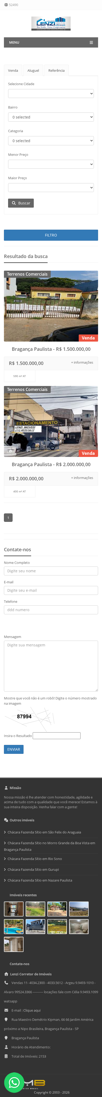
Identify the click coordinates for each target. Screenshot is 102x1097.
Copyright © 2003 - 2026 (51, 1092)
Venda (13, 70)
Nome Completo (17, 562)
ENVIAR (13, 749)
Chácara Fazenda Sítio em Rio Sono (35, 858)
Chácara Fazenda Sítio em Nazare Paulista (40, 880)
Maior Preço (17, 178)
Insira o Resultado (18, 735)
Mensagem (12, 636)
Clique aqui (32, 1010)
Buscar (23, 202)
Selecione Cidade (21, 83)
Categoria (15, 130)
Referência (56, 70)
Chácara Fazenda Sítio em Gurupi (33, 869)
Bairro (13, 107)
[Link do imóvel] (15, 910)
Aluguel (33, 70)
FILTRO (51, 235)
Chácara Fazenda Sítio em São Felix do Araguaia (44, 832)
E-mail (8, 582)
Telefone (10, 601)
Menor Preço (18, 154)
